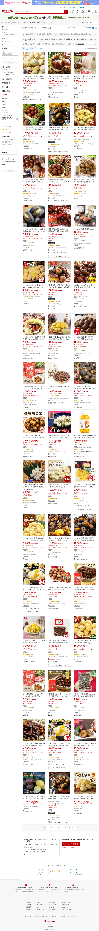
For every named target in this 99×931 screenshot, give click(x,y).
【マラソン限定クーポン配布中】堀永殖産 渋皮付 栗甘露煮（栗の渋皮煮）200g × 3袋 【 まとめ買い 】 (59, 643)
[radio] (2, 29)
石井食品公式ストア (55, 358)
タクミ (26, 507)
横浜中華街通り (54, 608)
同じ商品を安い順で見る (59, 256)
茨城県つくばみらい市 (81, 559)
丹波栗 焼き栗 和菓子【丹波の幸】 (59, 151)
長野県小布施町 (29, 250)
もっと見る (27, 854)
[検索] (66, 12)
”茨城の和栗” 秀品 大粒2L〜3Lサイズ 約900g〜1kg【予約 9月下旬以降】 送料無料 (59, 182)
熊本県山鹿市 (79, 661)
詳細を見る (81, 44)
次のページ (72, 828)
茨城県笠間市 (79, 148)
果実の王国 (78, 715)
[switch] (17, 119)
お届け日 (4, 107)
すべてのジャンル (5, 22)
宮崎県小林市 (28, 811)
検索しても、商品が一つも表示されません (37, 851)
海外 (7, 98)
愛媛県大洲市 (28, 559)
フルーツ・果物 (21, 22)
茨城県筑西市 (28, 456)
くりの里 (52, 308)
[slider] (1, 55)
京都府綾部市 (53, 557)
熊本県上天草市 (29, 764)
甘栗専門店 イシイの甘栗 (56, 403)
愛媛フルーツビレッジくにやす (33, 99)
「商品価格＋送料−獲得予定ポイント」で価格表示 (34, 28)
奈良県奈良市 (79, 608)
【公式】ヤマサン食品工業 (82, 505)
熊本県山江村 (79, 764)
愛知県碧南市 (28, 200)
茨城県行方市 (79, 358)
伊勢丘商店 (53, 456)
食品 (13, 22)
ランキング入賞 (29, 94)
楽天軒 (77, 97)
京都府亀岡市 (28, 148)
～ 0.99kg (4, 94)
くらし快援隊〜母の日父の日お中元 (59, 200)
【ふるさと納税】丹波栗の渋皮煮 (84, 229)
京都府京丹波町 (54, 97)
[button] (92, 7)
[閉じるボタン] (95, 35)
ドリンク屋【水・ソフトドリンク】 (59, 252)
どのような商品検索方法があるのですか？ (37, 849)
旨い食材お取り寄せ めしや (83, 306)
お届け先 (4, 101)
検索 (10, 62)
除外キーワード (6, 164)
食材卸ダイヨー (80, 456)
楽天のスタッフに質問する (70, 844)
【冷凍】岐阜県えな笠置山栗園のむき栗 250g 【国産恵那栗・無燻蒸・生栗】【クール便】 (34, 487)
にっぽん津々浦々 (54, 661)
